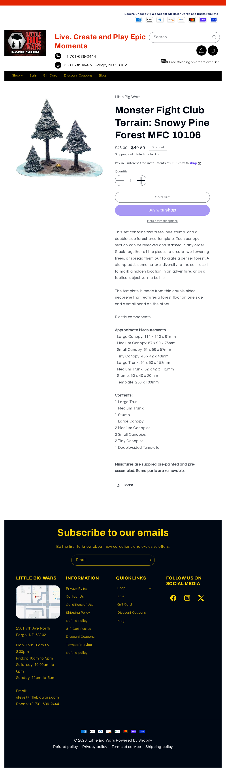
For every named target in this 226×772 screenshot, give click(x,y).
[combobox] (184, 37)
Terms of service (126, 747)
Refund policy (76, 652)
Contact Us (75, 596)
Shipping (121, 154)
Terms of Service (79, 645)
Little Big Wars (102, 740)
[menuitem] (17, 76)
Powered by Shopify (134, 740)
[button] (213, 50)
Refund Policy (76, 620)
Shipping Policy (78, 612)
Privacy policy (94, 747)
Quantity (121, 171)
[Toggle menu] (150, 588)
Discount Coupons (80, 636)
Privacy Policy (77, 588)
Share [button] (128, 485)
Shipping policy (159, 747)
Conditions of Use (80, 604)
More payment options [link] (162, 221)
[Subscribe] (149, 560)
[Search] (214, 37)
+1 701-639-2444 (80, 56)
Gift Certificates (78, 628)
